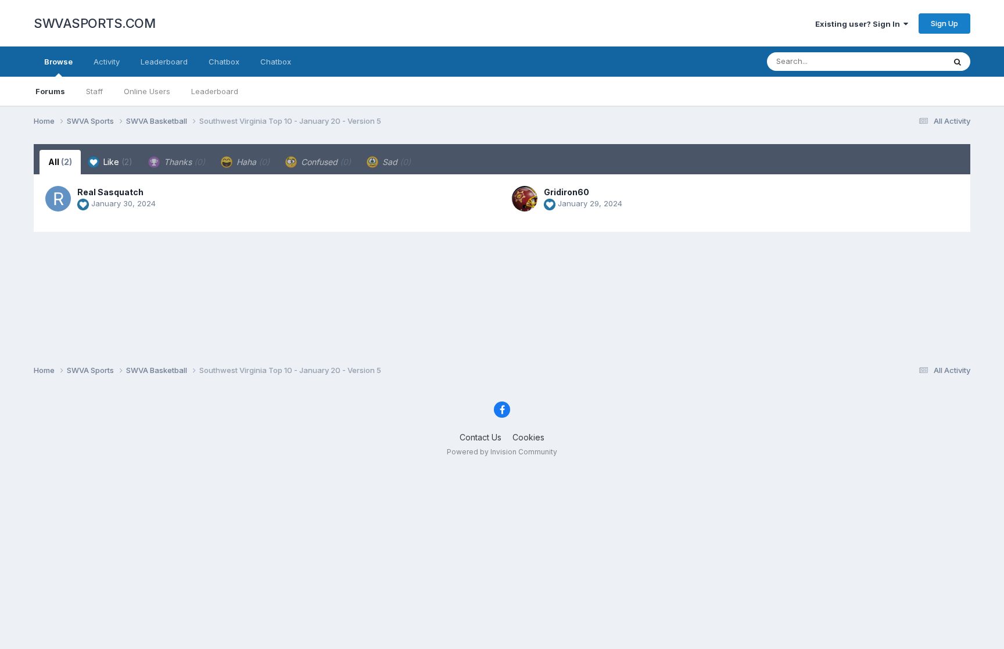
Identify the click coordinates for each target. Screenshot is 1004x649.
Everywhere (908, 61)
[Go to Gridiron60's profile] (524, 198)
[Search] (957, 61)
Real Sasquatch (110, 192)
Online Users (147, 91)
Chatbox (224, 61)
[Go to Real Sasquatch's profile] (58, 198)
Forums (50, 91)
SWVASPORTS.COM (94, 23)
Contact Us (480, 437)
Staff (94, 91)
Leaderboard (214, 91)
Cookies (528, 437)
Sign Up (944, 23)
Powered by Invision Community (502, 451)
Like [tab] (116, 162)
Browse (58, 61)
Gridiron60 (566, 192)
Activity (107, 61)
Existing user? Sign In (859, 23)
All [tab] (60, 162)
